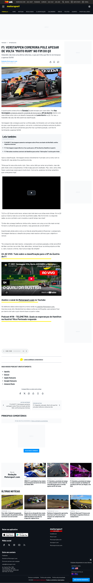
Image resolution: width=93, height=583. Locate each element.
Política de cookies (45, 577)
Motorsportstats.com (56, 545)
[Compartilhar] (50, 62)
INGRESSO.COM (20, 2)
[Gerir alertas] (43, 393)
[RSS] (24, 545)
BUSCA (67, 2)
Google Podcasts (10, 381)
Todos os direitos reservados (55, 580)
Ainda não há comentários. (31, 421)
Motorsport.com (26, 300)
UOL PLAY (51, 2)
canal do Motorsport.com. (46, 307)
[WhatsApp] (29, 393)
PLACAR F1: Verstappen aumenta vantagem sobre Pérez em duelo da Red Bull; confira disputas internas (31, 143)
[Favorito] (54, 62)
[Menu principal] (3, 6)
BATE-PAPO (77, 2)
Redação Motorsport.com (9, 61)
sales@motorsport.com (8, 564)
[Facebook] (20, 393)
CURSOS (43, 2)
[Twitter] (24, 393)
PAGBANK (37, 2)
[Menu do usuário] (89, 6)
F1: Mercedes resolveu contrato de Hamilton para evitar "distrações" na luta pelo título (32, 151)
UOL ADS (57, 2)
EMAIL (86, 2)
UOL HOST (30, 2)
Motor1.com (53, 536)
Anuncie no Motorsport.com (9, 558)
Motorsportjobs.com (55, 539)
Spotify (7, 372)
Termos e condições (33, 577)
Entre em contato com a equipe (10, 561)
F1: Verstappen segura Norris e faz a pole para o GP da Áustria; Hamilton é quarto (29, 148)
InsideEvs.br (53, 534)
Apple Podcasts (10, 378)
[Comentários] (58, 62)
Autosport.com (54, 542)
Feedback (5, 555)
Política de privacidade (58, 577)
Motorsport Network (39, 580)
